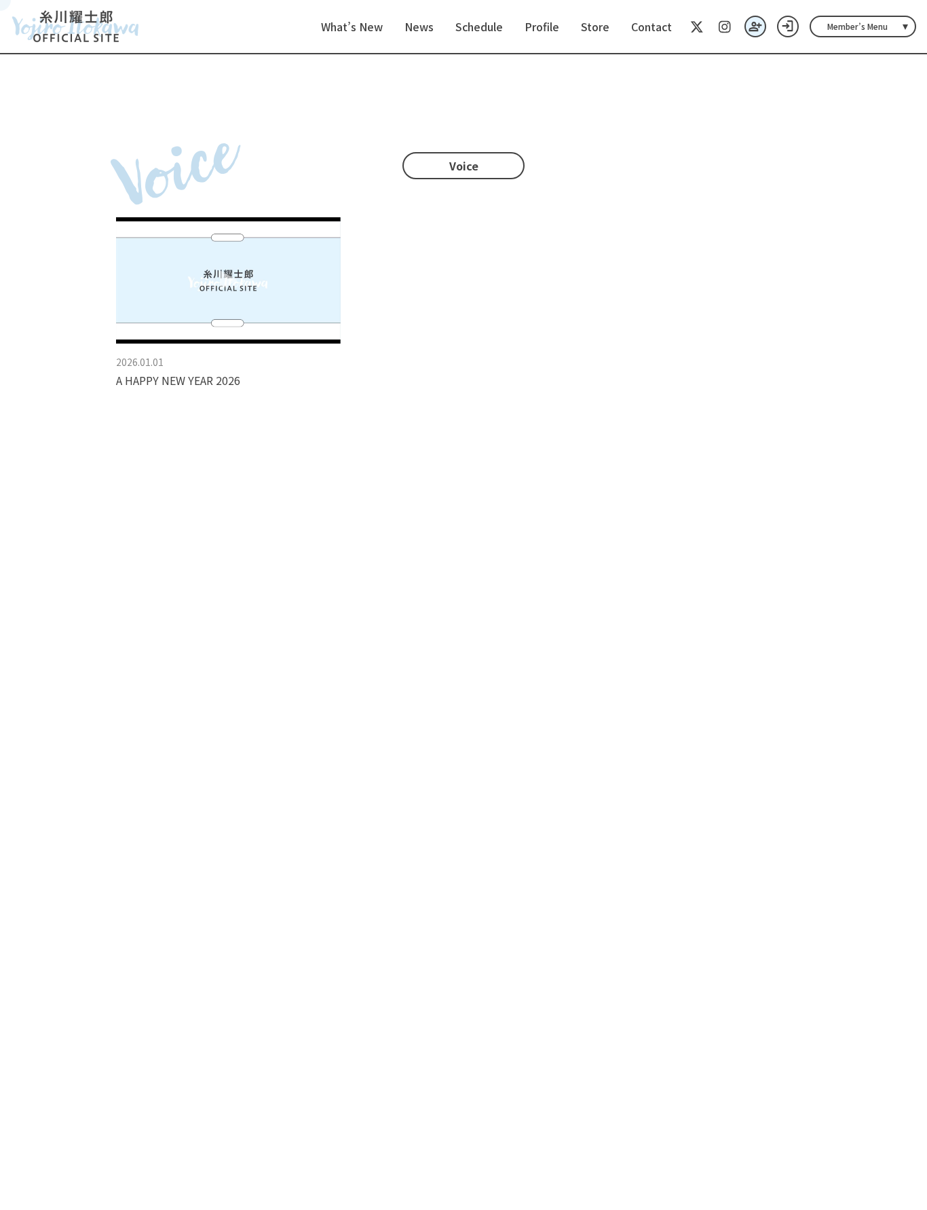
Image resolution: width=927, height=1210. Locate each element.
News (419, 26)
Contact (651, 26)
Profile (542, 26)
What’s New (352, 26)
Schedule (479, 26)
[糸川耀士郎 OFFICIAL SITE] (76, 26)
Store (595, 26)
